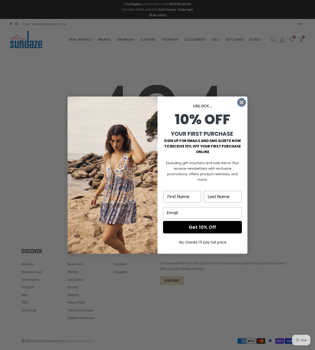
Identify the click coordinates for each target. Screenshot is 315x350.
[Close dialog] (242, 102)
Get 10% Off (202, 227)
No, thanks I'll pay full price (202, 242)
